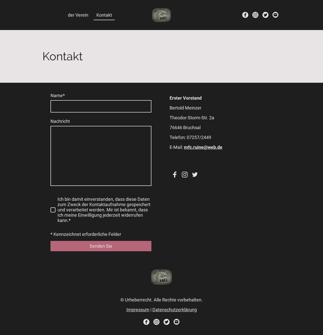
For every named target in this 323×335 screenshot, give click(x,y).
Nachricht (60, 121)
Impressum (137, 309)
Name (57, 95)
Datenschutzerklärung (174, 309)
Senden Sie (101, 246)
